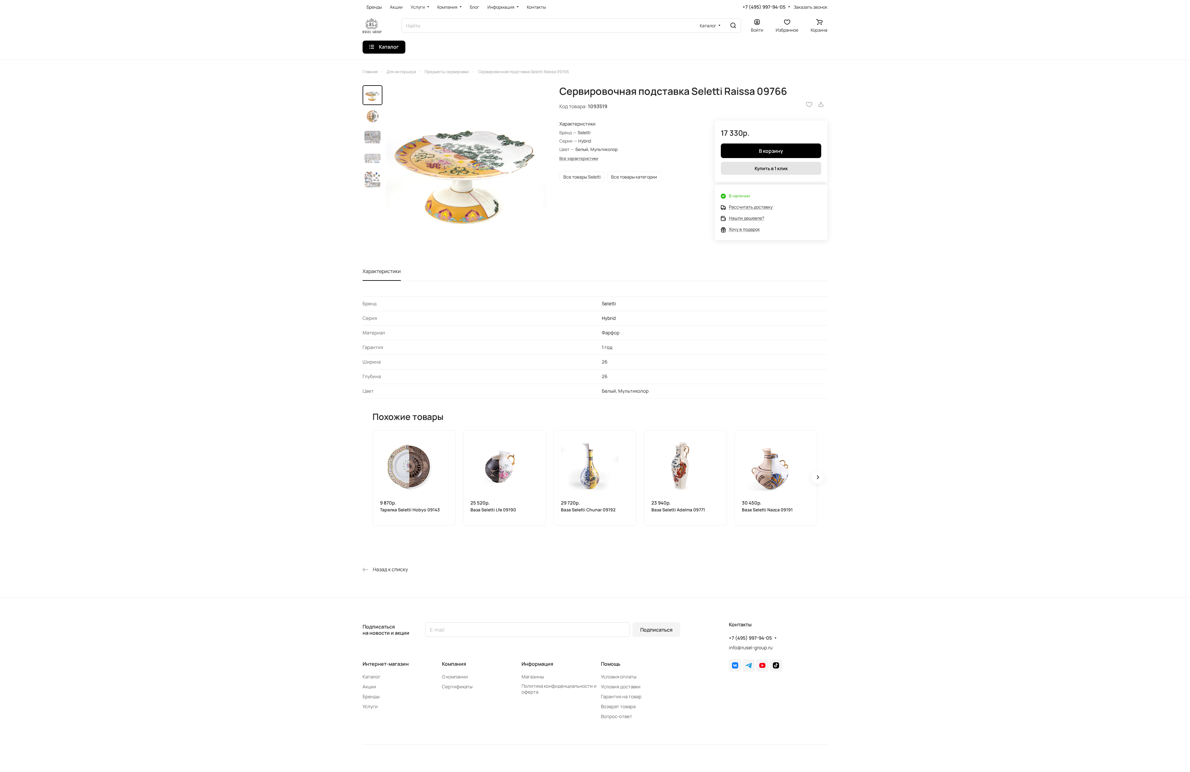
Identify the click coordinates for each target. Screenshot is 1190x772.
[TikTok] (776, 665)
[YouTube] (762, 665)
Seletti (609, 303)
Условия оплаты (619, 676)
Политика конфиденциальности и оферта (559, 689)
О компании (455, 676)
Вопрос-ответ (616, 716)
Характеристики (382, 271)
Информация (537, 663)
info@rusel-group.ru (751, 647)
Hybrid (609, 318)
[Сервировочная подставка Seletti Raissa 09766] (466, 165)
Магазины (533, 676)
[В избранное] (809, 104)
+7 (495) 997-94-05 (764, 7)
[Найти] (733, 25)
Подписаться (656, 629)
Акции (369, 686)
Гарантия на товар (621, 696)
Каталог (372, 676)
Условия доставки (621, 686)
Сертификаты (457, 686)
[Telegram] (749, 665)
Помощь (610, 663)
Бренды (371, 696)
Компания (454, 663)
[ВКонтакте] (735, 665)
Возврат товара (618, 706)
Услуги (370, 706)
